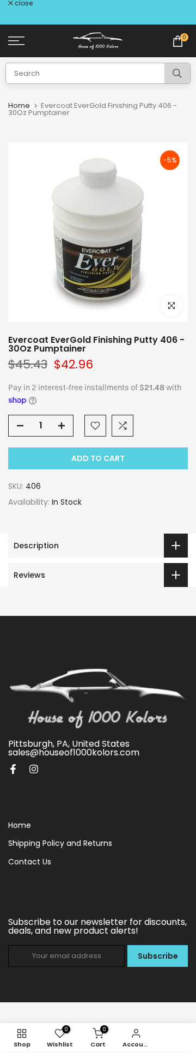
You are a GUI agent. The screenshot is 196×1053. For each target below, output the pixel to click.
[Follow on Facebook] (13, 769)
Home (19, 105)
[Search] (177, 73)
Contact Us (29, 861)
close (23, 3)
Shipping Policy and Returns (60, 843)
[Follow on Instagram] (34, 769)
